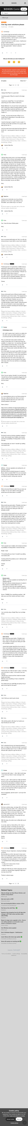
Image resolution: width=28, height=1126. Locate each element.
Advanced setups (5, 901)
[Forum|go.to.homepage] (11, 9)
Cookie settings (16, 953)
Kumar (5, 327)
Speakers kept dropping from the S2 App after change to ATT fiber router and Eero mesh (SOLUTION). (13, 914)
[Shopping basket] (25, 3)
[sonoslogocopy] (14, 3)
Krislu (5, 154)
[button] (2, 9)
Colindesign (6, 31)
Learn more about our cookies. (17, 1116)
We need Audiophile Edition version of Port (12, 903)
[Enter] (2, 13)
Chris (5, 90)
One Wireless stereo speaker (8, 928)
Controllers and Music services (8, 939)
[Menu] (2, 3)
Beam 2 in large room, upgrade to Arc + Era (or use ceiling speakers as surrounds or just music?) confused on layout (13, 921)
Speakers (3, 910)
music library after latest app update (10, 937)
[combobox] (14, 13)
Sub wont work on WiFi (7, 899)
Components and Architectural (8, 905)
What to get (5, 17)
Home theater (4, 925)
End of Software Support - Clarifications (11, 932)
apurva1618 (6, 804)
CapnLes (6, 196)
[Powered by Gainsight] (14, 950)
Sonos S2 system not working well (10, 941)
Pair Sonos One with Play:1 (8, 908)
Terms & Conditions (6, 953)
